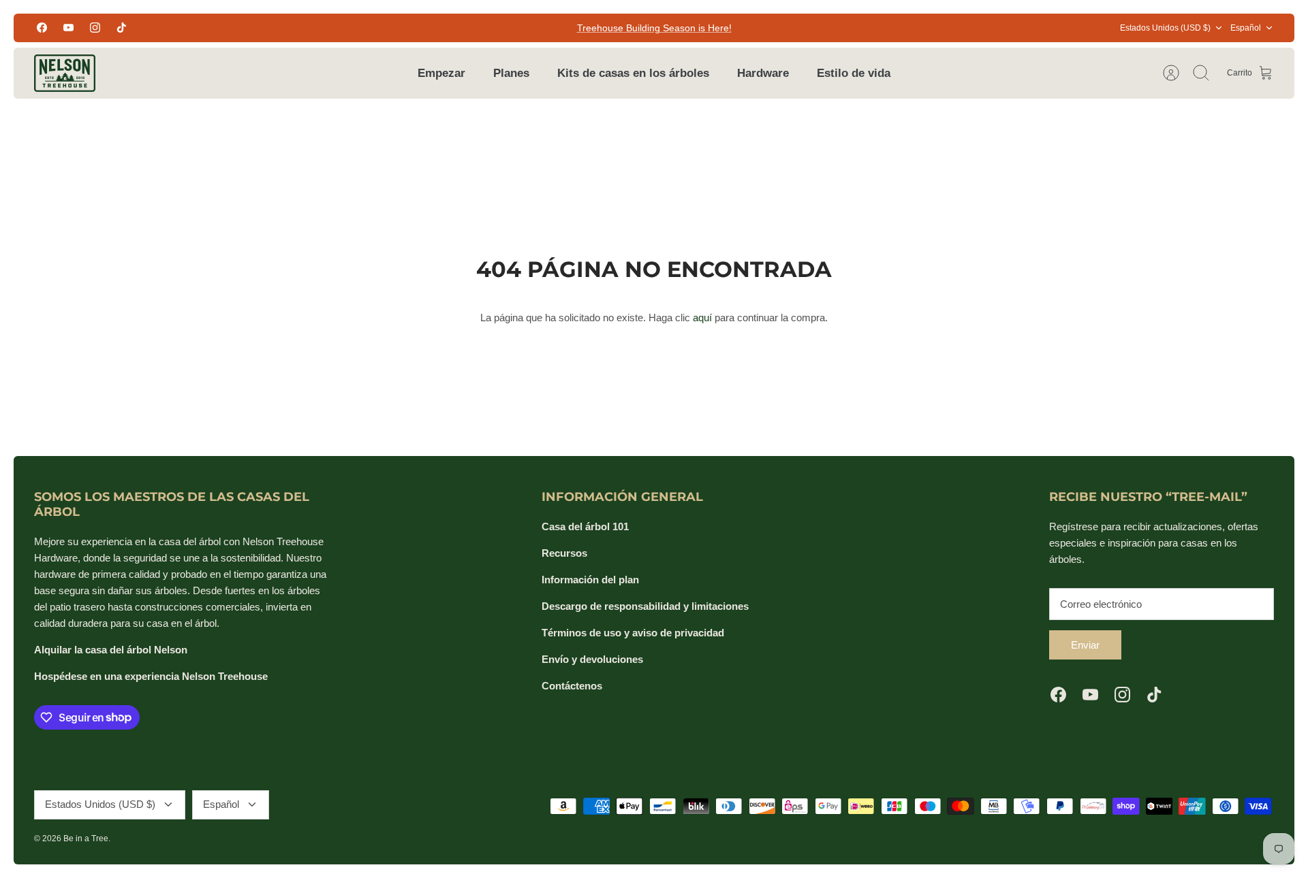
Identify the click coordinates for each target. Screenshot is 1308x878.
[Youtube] (68, 27)
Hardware (763, 73)
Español (1245, 28)
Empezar (441, 73)
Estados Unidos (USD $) (1165, 28)
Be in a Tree (85, 838)
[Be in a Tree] (64, 73)
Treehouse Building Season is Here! (654, 27)
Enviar (1085, 645)
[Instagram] (95, 27)
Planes (511, 73)
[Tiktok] (121, 27)
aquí (702, 317)
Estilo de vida (853, 73)
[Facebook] (42, 27)
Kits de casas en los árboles (633, 73)
